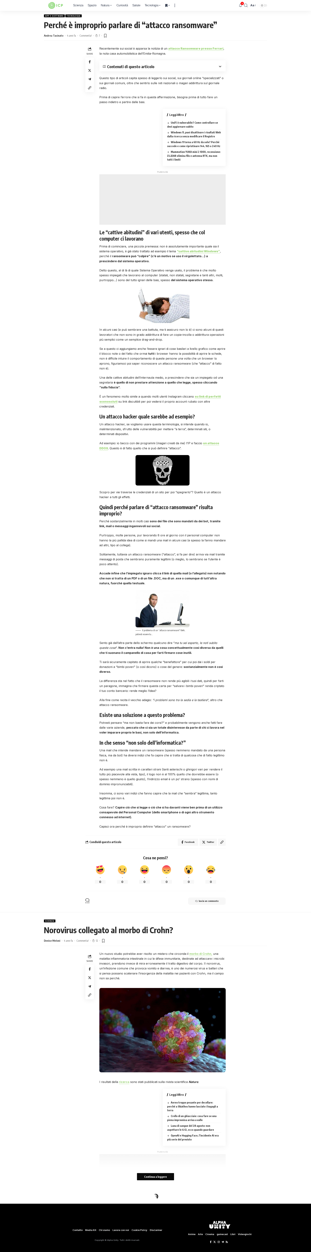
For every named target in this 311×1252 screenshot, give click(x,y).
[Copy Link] (89, 87)
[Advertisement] (162, 199)
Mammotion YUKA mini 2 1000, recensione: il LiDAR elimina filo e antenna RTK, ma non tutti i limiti (194, 155)
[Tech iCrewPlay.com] (55, 5)
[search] (246, 5)
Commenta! (86, 35)
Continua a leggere (155, 1176)
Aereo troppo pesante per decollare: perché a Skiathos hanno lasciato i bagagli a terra (192, 1106)
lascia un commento (208, 901)
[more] (174, 5)
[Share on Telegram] (89, 79)
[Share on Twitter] (89, 70)
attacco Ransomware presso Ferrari (195, 48)
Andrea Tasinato (53, 35)
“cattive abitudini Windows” (198, 251)
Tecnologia (73, 16)
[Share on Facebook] (89, 61)
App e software (54, 16)
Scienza (49, 921)
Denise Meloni (52, 940)
